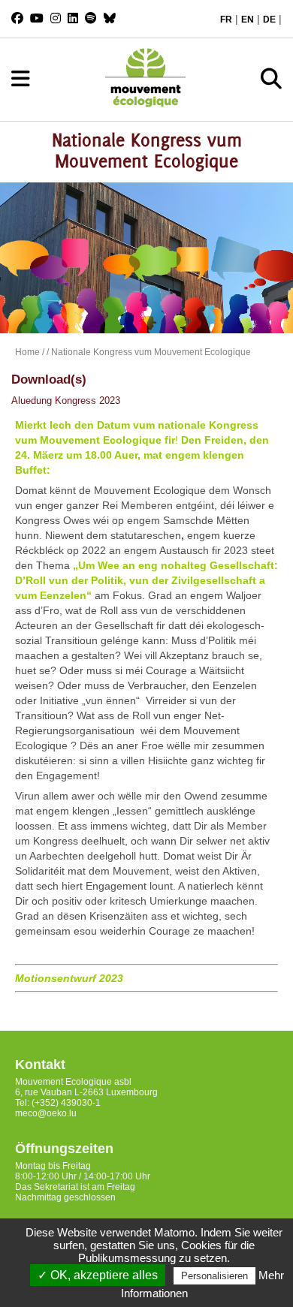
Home (27, 352)
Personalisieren (214, 1275)
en (247, 19)
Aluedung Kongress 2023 (65, 400)
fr (226, 19)
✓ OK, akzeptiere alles (98, 1275)
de (269, 19)
